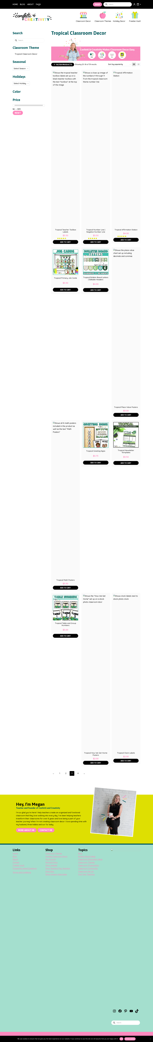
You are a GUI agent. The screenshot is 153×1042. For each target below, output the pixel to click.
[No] (150, 1039)
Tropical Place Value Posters (126, 407)
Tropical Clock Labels (126, 753)
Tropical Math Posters (65, 580)
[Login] (134, 4)
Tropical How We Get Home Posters (95, 754)
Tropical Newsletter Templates (126, 451)
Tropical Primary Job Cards (65, 278)
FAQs (38, 4)
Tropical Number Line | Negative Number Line (95, 231)
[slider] (14, 105)
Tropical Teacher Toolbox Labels (65, 231)
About (30, 4)
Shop (97, 4)
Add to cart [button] (65, 242)
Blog (22, 4)
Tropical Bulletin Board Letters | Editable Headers (95, 278)
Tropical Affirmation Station (126, 230)
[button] (62, 238)
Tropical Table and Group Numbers (65, 624)
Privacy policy (130, 1039)
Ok (121, 1039)
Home (15, 4)
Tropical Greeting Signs (95, 451)
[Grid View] (134, 64)
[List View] (138, 64)
